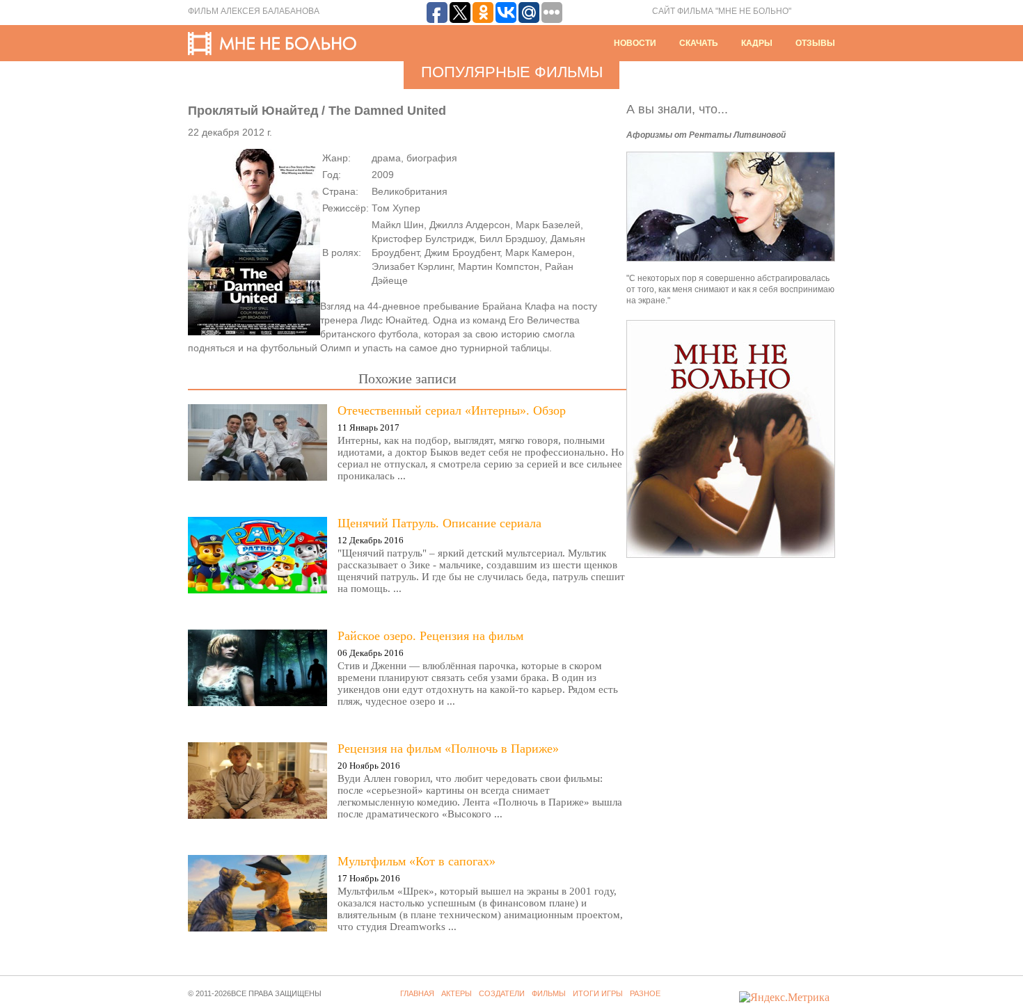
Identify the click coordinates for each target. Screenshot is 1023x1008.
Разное (645, 993)
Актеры (456, 993)
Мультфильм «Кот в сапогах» (416, 861)
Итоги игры (598, 993)
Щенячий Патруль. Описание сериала (439, 523)
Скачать (698, 43)
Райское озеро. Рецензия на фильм (430, 636)
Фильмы (549, 993)
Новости (635, 43)
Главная (417, 993)
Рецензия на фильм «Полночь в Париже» (448, 748)
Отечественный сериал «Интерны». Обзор (452, 410)
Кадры (756, 43)
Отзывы (815, 43)
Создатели (502, 993)
